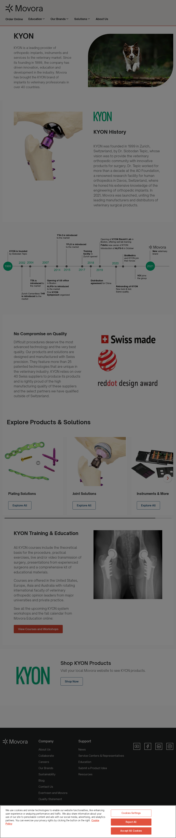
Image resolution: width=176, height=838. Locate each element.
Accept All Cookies (131, 830)
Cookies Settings (131, 813)
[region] (88, 821)
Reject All (131, 822)
